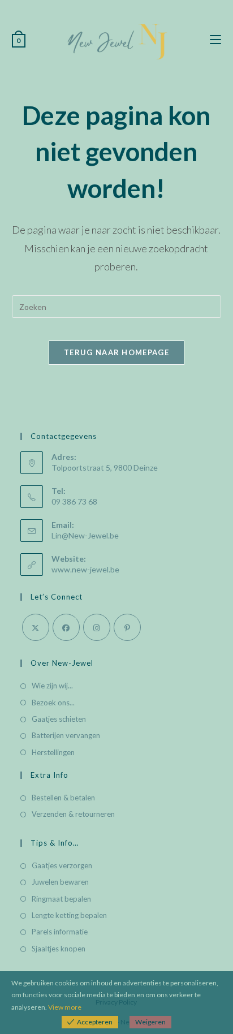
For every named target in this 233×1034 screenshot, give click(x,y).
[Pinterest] (127, 627)
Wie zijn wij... (52, 685)
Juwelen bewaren (60, 881)
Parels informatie (60, 931)
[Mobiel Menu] (215, 40)
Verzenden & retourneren (73, 813)
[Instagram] (96, 627)
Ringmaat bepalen (61, 898)
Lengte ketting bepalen (69, 915)
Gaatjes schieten (59, 718)
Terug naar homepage (116, 352)
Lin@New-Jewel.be (85, 535)
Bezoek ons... (53, 702)
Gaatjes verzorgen (62, 865)
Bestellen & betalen (63, 797)
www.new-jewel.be (85, 569)
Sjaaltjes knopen (58, 948)
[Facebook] (66, 627)
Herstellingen (53, 752)
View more (64, 1007)
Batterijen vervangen (66, 735)
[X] (35, 627)
